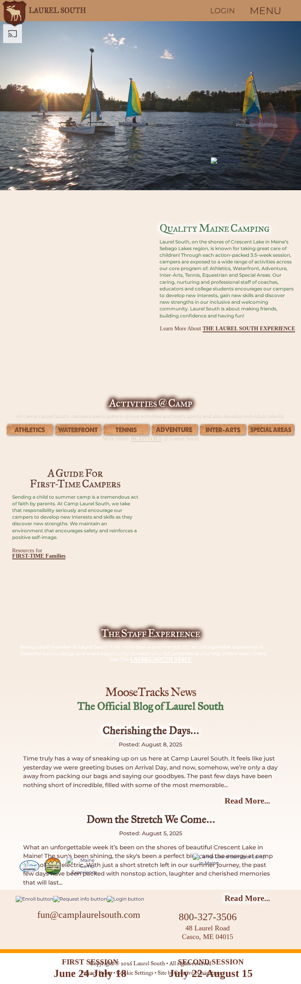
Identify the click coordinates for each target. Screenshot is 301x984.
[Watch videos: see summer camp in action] (256, 192)
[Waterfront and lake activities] (78, 430)
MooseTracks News (150, 693)
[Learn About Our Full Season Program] (230, 860)
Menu (265, 11)
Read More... (247, 801)
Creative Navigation (197, 973)
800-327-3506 (208, 917)
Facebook (67, 932)
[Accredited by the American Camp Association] (29, 866)
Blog (109, 931)
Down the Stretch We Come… (151, 820)
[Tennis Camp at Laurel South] (126, 430)
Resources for (38, 553)
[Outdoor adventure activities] (174, 430)
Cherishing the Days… (151, 731)
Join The (150, 659)
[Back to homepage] (45, 10)
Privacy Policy (96, 973)
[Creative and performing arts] (223, 430)
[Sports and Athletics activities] (30, 430)
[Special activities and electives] (271, 430)
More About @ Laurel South (150, 439)
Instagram (86, 932)
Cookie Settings (134, 973)
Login (222, 10)
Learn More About (227, 329)
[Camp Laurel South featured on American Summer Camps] (53, 866)
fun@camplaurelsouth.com (88, 915)
